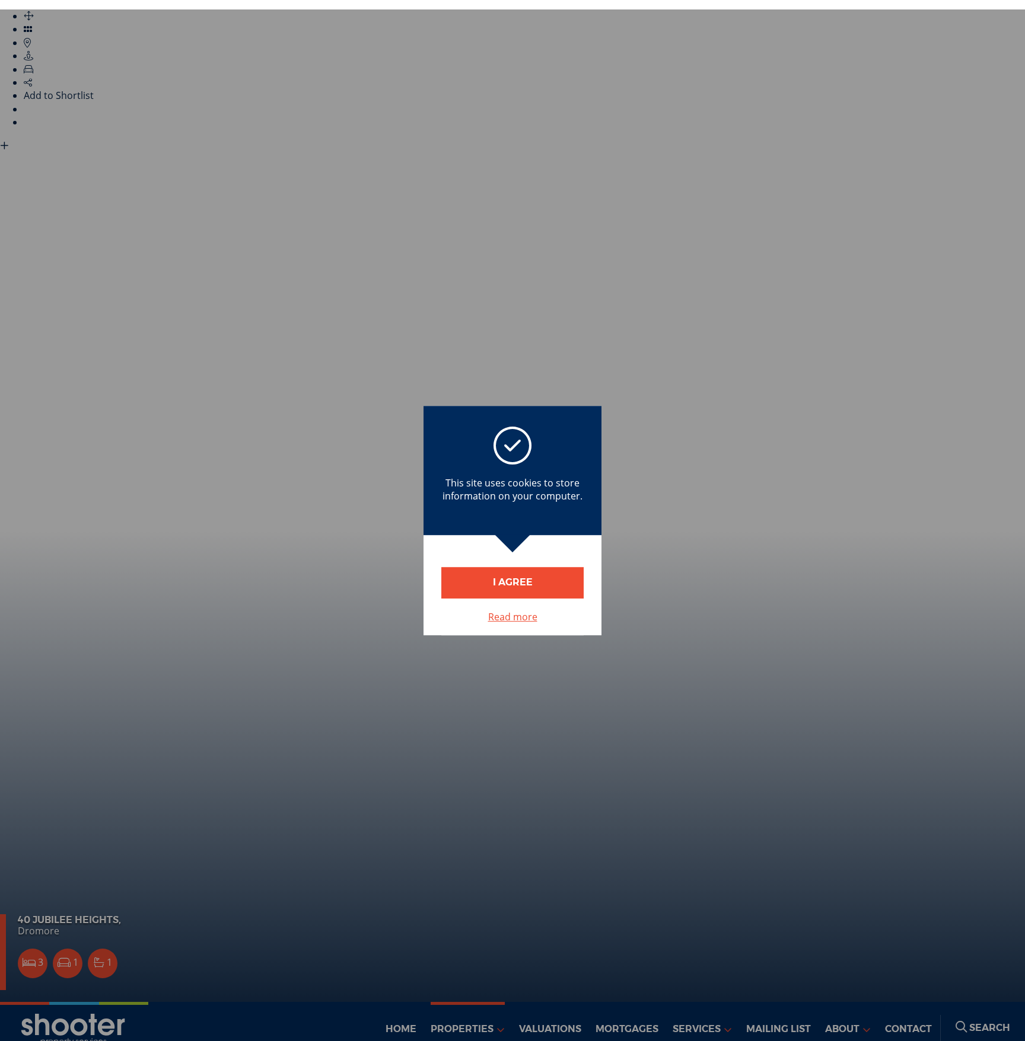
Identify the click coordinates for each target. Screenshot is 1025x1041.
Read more (512, 616)
